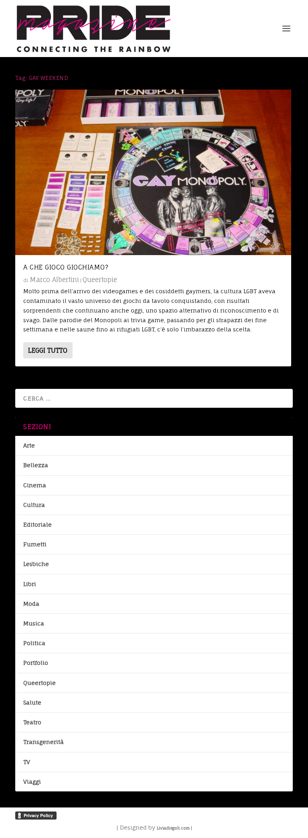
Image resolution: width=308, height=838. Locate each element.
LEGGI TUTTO (47, 350)
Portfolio (35, 662)
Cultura (34, 504)
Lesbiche (36, 563)
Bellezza (35, 465)
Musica (33, 623)
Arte (29, 445)
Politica (34, 643)
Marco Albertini (54, 280)
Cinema (34, 485)
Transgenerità (43, 741)
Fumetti (35, 544)
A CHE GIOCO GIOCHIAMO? (65, 267)
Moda (31, 603)
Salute (32, 702)
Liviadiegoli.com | (174, 828)
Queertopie (100, 280)
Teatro (32, 722)
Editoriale (37, 524)
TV (26, 761)
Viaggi (32, 781)
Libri (29, 583)
